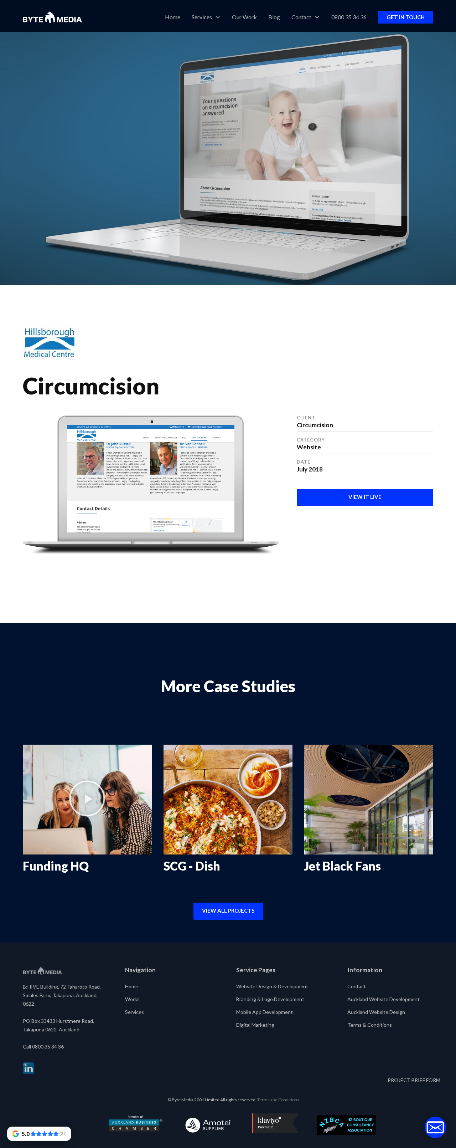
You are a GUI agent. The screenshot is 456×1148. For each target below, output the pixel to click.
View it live (365, 497)
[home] (52, 17)
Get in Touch (406, 17)
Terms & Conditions (369, 1025)
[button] (206, 17)
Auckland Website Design (376, 1012)
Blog (274, 17)
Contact (356, 986)
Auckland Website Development (383, 999)
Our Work (244, 17)
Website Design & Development (272, 986)
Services (134, 1012)
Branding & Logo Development (270, 999)
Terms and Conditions (278, 1099)
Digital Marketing (255, 1025)
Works (132, 999)
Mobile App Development (264, 1012)
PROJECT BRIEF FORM (414, 1080)
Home (172, 17)
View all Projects (228, 910)
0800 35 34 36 (349, 17)
